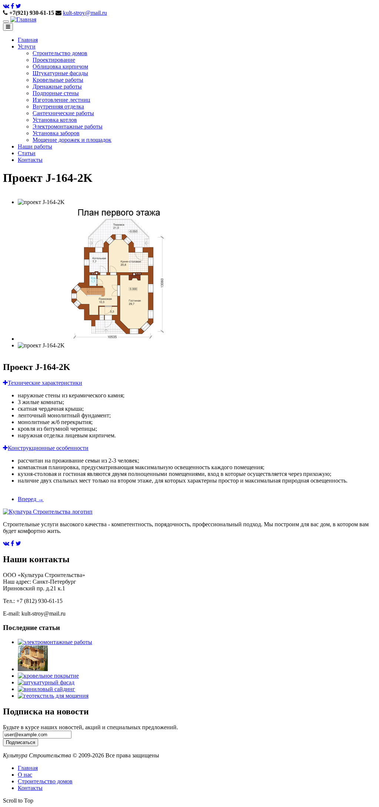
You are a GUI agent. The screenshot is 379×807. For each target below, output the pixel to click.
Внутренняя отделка (58, 106)
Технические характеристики (45, 383)
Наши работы (35, 146)
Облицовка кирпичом (60, 66)
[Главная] (23, 19)
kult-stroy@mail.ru (85, 13)
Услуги (27, 46)
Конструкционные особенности (48, 448)
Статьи (27, 153)
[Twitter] (18, 6)
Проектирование (54, 60)
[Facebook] (12, 6)
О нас (25, 774)
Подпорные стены (56, 93)
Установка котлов (55, 120)
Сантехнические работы (63, 113)
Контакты (30, 160)
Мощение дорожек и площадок (72, 140)
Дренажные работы (57, 86)
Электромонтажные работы (68, 126)
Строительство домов (60, 53)
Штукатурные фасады (60, 73)
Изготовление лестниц (61, 100)
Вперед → (31, 499)
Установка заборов (56, 133)
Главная (28, 40)
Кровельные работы (58, 80)
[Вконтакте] (6, 6)
